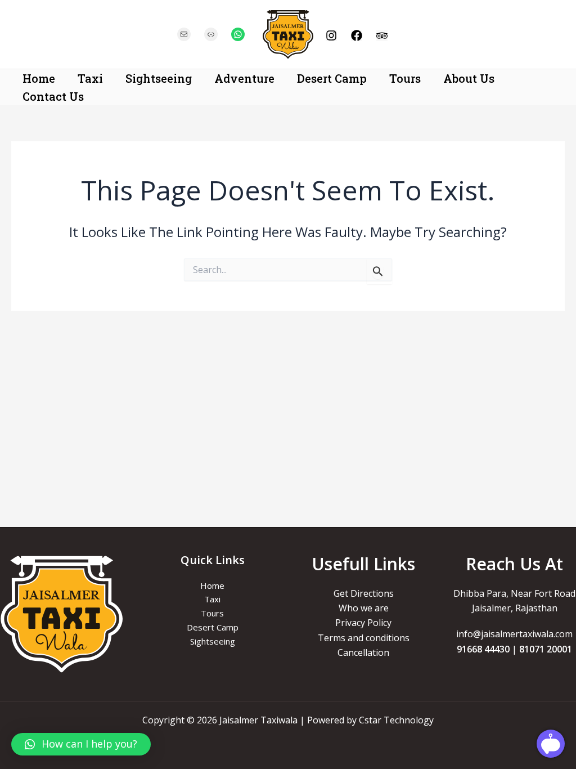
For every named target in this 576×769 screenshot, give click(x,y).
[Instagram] (331, 35)
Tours (405, 78)
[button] (81, 744)
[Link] (211, 34)
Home (38, 78)
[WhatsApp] (238, 34)
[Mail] (184, 34)
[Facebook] (356, 35)
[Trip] (382, 35)
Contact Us (53, 96)
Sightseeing (158, 78)
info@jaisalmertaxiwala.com (514, 634)
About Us (468, 78)
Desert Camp (332, 78)
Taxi (90, 78)
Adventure (244, 78)
